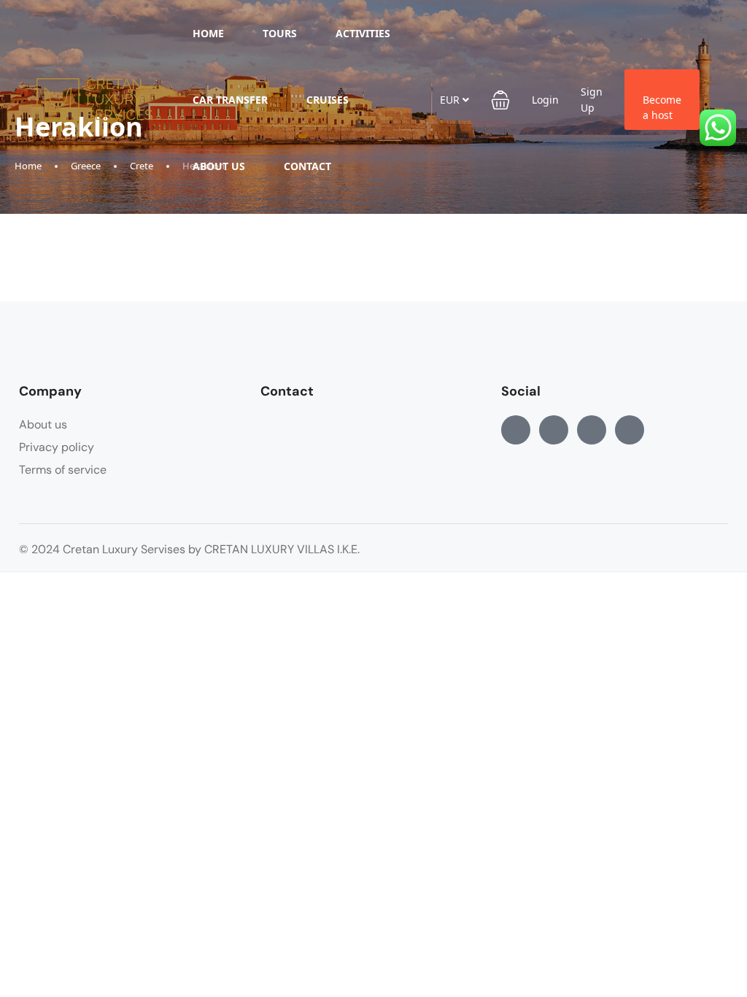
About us (219, 166)
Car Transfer (230, 100)
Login (545, 100)
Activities (363, 33)
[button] (500, 100)
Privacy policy (56, 447)
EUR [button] (451, 100)
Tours (280, 33)
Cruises (327, 100)
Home (208, 33)
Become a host (662, 107)
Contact (307, 166)
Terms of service (63, 469)
